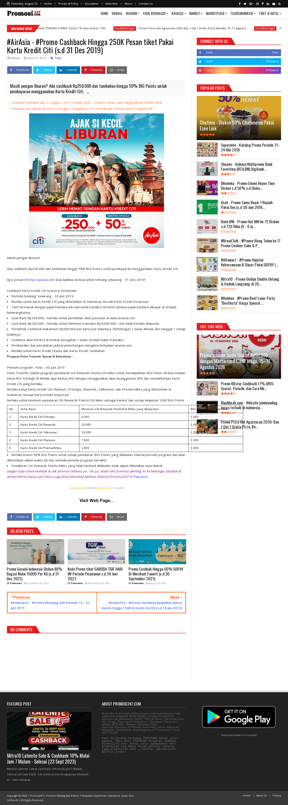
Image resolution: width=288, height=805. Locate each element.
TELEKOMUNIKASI (241, 13)
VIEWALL (117, 13)
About (128, 3)
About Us (261, 795)
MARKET (194, 13)
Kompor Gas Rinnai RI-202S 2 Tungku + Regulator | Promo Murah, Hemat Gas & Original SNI (82, 108)
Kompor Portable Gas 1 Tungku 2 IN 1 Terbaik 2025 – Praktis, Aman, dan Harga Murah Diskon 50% (87, 102)
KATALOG (177, 13)
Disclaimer (92, 3)
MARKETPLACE (215, 13)
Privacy (277, 795)
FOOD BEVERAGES (154, 13)
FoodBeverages (87, 28)
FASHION (131, 13)
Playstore (140, 476)
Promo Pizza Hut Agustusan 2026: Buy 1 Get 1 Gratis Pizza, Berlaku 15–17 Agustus (155, 28)
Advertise (111, 3)
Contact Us (146, 3)
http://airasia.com (41, 280)
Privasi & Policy (68, 3)
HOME (104, 13)
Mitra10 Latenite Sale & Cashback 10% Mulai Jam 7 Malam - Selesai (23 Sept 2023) (48, 758)
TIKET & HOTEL (269, 13)
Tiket (57, 58)
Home (48, 3)
